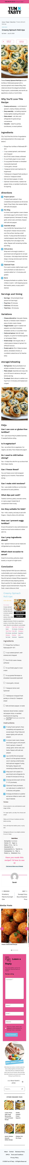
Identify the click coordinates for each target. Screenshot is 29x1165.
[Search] (22, 1089)
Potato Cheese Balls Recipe (9, 944)
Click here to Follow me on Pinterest (14, 866)
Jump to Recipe (8, 42)
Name (8, 1005)
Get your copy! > (14, 1)
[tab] (11, 950)
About (6, 1151)
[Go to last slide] (2, 929)
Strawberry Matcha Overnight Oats (7, 895)
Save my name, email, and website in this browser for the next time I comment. (14, 1028)
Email (8, 1013)
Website (8, 1022)
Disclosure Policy (20, 1151)
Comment (9, 979)
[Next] (27, 929)
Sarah (4, 33)
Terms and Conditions (17, 1154)
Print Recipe (20, 613)
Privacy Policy (15, 1157)
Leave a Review (21, 42)
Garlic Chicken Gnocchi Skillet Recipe (9, 1138)
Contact (11, 1151)
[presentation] (9, 1105)
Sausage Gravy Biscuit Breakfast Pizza (22, 895)
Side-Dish (4, 27)
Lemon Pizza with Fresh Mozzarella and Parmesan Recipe (9, 1116)
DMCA (8, 1154)
